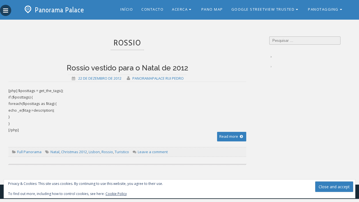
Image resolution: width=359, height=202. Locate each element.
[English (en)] (271, 63)
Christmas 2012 (74, 151)
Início (126, 9)
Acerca (180, 9)
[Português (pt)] (271, 53)
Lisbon (94, 151)
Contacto (152, 9)
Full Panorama (29, 151)
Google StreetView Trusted (263, 9)
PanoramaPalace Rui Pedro (158, 78)
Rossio (107, 151)
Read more (229, 136)
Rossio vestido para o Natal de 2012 (127, 68)
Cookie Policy (116, 193)
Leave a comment (152, 151)
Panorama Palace (59, 10)
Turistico (122, 151)
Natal (54, 151)
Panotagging (323, 9)
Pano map (212, 9)
